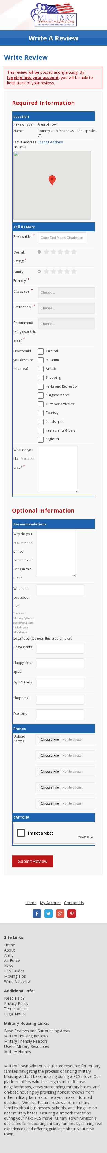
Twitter (48, 913)
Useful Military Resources (26, 1046)
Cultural (52, 351)
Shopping (53, 377)
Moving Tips (15, 976)
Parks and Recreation (62, 386)
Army (8, 955)
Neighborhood (57, 395)
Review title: (22, 236)
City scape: (21, 291)
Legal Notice (15, 1013)
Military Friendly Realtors (26, 1041)
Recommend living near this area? (24, 331)
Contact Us (74, 902)
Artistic (51, 368)
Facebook (37, 913)
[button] (52, 180)
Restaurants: (23, 647)
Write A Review (17, 981)
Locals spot (55, 421)
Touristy (52, 412)
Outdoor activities (60, 404)
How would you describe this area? (23, 360)
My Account (50, 902)
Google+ (60, 913)
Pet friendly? (22, 307)
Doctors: (20, 713)
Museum (52, 360)
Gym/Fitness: (23, 682)
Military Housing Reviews (26, 1035)
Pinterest (71, 913)
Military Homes (17, 1051)
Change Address (50, 142)
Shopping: (21, 698)
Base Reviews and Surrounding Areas (37, 1030)
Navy (8, 965)
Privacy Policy (16, 1003)
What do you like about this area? (24, 459)
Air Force (12, 960)
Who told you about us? (21, 597)
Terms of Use (16, 1008)
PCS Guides (14, 971)
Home (31, 902)
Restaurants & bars (60, 430)
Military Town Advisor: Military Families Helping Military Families (53, 15)
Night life (53, 439)
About (9, 950)
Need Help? (14, 998)
